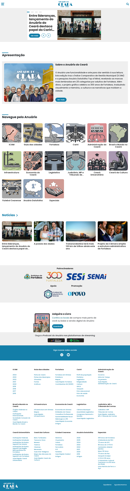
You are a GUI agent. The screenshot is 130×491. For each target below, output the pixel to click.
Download (57, 326)
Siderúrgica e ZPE (61, 419)
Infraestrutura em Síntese (43, 410)
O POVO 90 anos (104, 458)
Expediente (107, 485)
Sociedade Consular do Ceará (21, 419)
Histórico (58, 438)
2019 (14, 386)
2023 (14, 377)
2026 (78, 438)
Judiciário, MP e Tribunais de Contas (107, 405)
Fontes (36, 382)
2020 (14, 384)
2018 (14, 389)
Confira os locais (60, 317)
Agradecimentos (120, 485)
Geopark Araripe (104, 456)
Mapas (57, 379)
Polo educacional (83, 391)
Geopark (80, 389)
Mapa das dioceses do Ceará (42, 455)
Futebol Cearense (63, 432)
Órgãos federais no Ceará (20, 410)
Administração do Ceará (106, 371)
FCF (56, 449)
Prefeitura (59, 377)
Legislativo (80, 379)
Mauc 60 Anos (103, 451)
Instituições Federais (20, 438)
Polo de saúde (82, 393)
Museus (37, 442)
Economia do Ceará (64, 404)
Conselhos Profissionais (64, 414)
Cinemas (37, 447)
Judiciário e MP (103, 410)
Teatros (37, 445)
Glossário (37, 379)
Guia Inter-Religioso (41, 452)
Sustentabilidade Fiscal (64, 417)
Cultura (79, 384)
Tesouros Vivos (39, 440)
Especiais (102, 432)
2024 (14, 375)
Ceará (57, 442)
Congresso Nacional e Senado (85, 415)
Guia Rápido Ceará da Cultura (42, 459)
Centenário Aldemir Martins (105, 448)
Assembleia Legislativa (85, 412)
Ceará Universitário (21, 432)
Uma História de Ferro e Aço (106, 467)
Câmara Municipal (83, 410)
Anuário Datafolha (85, 432)
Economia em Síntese (63, 410)
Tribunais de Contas (105, 412)
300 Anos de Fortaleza (106, 438)
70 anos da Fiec (104, 453)
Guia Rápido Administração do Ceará (107, 383)
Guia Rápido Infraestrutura (39, 415)
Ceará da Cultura (41, 432)
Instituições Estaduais (21, 440)
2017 (14, 391)
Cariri (79, 370)
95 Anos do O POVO (105, 445)
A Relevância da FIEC (105, 440)
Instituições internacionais (18, 415)
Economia (80, 396)
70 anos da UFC (104, 442)
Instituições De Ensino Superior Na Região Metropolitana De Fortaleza (21, 449)
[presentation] (44, 35)
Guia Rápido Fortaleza (63, 382)
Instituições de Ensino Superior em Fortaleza (21, 455)
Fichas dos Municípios (42, 377)
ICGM (15, 370)
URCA (79, 386)
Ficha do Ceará (39, 375)
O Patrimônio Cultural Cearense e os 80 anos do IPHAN (106, 462)
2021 (14, 382)
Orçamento (102, 379)
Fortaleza (59, 370)
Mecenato (38, 449)
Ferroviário (59, 447)
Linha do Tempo (104, 377)
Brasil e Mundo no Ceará (20, 405)
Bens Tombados (40, 438)
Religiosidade (82, 382)
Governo (101, 375)
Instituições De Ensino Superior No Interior (21, 443)
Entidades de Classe (62, 412)
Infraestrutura (40, 404)
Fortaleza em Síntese (63, 375)
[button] (28, 12)
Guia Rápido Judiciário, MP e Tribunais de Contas (107, 415)
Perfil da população (84, 375)
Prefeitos (80, 377)
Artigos (58, 424)
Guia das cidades (41, 370)
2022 (14, 379)
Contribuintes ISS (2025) (64, 384)
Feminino (58, 452)
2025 (78, 440)
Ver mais (34, 36)
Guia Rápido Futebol (62, 454)
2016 (14, 393)
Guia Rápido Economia (63, 421)
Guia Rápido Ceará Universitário (20, 459)
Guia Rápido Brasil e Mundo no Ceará (20, 423)
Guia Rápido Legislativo (85, 418)
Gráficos (37, 384)
